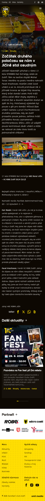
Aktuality (13, 51)
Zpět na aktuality (15, 45)
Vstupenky (28, 449)
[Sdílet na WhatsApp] (29, 312)
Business (6, 471)
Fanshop (4, 2)
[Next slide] (42, 348)
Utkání (4, 453)
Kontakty (20, 2)
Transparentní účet (32, 460)
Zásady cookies (8, 482)
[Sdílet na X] (23, 312)
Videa (14, 2)
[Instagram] (38, 2)
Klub (4, 457)
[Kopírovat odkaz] (34, 312)
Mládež (5, 464)
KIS (10, 2)
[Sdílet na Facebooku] (18, 312)
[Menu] (40, 8)
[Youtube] (42, 2)
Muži (4, 460)
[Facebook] (35, 2)
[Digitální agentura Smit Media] (37, 496)
